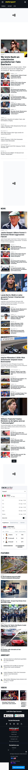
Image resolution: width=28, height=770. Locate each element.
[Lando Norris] (6, 535)
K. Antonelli (11, 538)
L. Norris (10, 534)
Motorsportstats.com (14, 741)
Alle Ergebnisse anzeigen (20, 546)
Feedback (14, 747)
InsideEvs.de (14, 732)
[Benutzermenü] (25, 2)
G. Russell (10, 541)
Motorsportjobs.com (14, 736)
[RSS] (21, 723)
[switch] (24, 518)
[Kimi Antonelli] (6, 538)
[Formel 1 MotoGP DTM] (14, 491)
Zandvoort (10, 526)
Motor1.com (14, 734)
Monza (8, 495)
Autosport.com (14, 739)
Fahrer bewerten (8, 545)
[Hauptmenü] (2, 2)
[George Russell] (6, 542)
